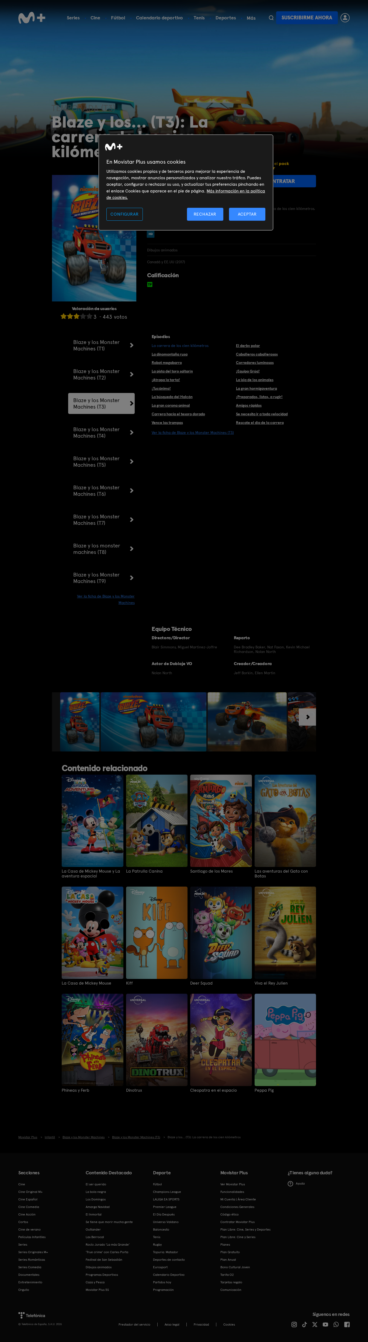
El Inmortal (94, 1214)
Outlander (93, 1229)
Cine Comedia (28, 1207)
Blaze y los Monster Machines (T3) (96, 403)
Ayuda (300, 1183)
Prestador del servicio (134, 1324)
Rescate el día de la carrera (260, 422)
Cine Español (27, 1199)
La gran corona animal (171, 405)
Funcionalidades (232, 1192)
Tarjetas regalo (231, 1282)
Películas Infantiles (32, 1237)
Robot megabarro (167, 362)
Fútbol (118, 17)
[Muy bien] (89, 316)
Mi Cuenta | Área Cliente (238, 1199)
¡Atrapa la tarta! (166, 380)
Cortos (23, 1222)
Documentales (28, 1275)
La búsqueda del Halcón (172, 397)
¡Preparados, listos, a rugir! (259, 397)
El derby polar (248, 345)
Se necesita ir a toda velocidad (262, 414)
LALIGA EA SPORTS (166, 1199)
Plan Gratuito (230, 1252)
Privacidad (201, 1324)
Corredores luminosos (255, 362)
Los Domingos (96, 1199)
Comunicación (230, 1290)
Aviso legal (172, 1324)
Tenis (199, 17)
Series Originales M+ (33, 1252)
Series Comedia (29, 1267)
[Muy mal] (64, 316)
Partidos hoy (162, 1282)
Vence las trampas (167, 422)
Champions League (167, 1192)
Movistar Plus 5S (97, 1290)
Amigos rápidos (249, 405)
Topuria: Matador (165, 1252)
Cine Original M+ (30, 1192)
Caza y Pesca (95, 1282)
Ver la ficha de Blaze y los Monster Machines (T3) (193, 432)
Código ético (229, 1214)
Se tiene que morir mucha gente (109, 1222)
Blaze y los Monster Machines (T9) (96, 577)
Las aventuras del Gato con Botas (281, 874)
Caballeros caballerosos (257, 354)
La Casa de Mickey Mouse (86, 983)
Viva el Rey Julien (271, 983)
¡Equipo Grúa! (248, 371)
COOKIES (229, 1324)
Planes (225, 1244)
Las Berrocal (95, 1237)
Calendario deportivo (159, 17)
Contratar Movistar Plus (237, 1222)
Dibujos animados (99, 1267)
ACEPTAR (247, 214)
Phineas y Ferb (75, 1090)
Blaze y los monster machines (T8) (96, 548)
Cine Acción (27, 1214)
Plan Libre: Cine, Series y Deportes (245, 1229)
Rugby (157, 1244)
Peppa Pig (264, 1090)
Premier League (164, 1207)
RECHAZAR (205, 214)
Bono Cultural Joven (235, 1267)
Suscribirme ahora (307, 18)
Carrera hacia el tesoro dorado (178, 414)
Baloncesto (161, 1229)
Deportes (226, 17)
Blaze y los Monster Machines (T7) (96, 519)
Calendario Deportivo (169, 1275)
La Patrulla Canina (144, 871)
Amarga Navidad (98, 1207)
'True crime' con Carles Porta (107, 1252)
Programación (163, 1290)
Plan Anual (228, 1260)
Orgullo (23, 1290)
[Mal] (70, 316)
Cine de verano (29, 1229)
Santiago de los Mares (211, 871)
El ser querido (96, 1184)
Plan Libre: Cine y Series (237, 1237)
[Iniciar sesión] (345, 17)
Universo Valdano (166, 1222)
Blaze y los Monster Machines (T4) (96, 432)
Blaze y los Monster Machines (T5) (96, 461)
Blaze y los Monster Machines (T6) (96, 490)
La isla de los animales (254, 380)
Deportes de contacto (169, 1260)
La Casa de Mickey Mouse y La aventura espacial (91, 874)
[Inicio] (31, 18)
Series (73, 17)
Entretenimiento (30, 1282)
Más (251, 18)
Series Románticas (31, 1260)
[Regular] (76, 316)
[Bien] (83, 316)
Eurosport (160, 1267)
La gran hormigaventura (256, 388)
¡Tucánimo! (161, 388)
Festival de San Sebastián (104, 1260)
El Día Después (164, 1214)
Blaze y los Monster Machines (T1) (96, 345)
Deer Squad (201, 983)
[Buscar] (271, 17)
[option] (80, 721)
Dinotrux (134, 1090)
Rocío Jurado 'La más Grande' (108, 1244)
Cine (95, 17)
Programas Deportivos (102, 1275)
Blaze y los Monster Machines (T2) (96, 374)
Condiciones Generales (237, 1207)
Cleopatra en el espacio (213, 1090)
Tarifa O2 (227, 1275)
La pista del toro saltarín (172, 371)
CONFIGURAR (124, 214)
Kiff (129, 983)
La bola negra (96, 1192)
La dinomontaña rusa (170, 354)
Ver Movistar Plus (232, 1184)
